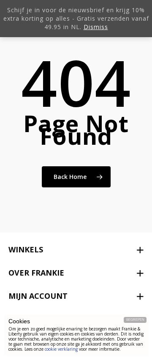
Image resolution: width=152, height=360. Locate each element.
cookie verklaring (61, 349)
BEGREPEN (135, 320)
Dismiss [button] (96, 27)
